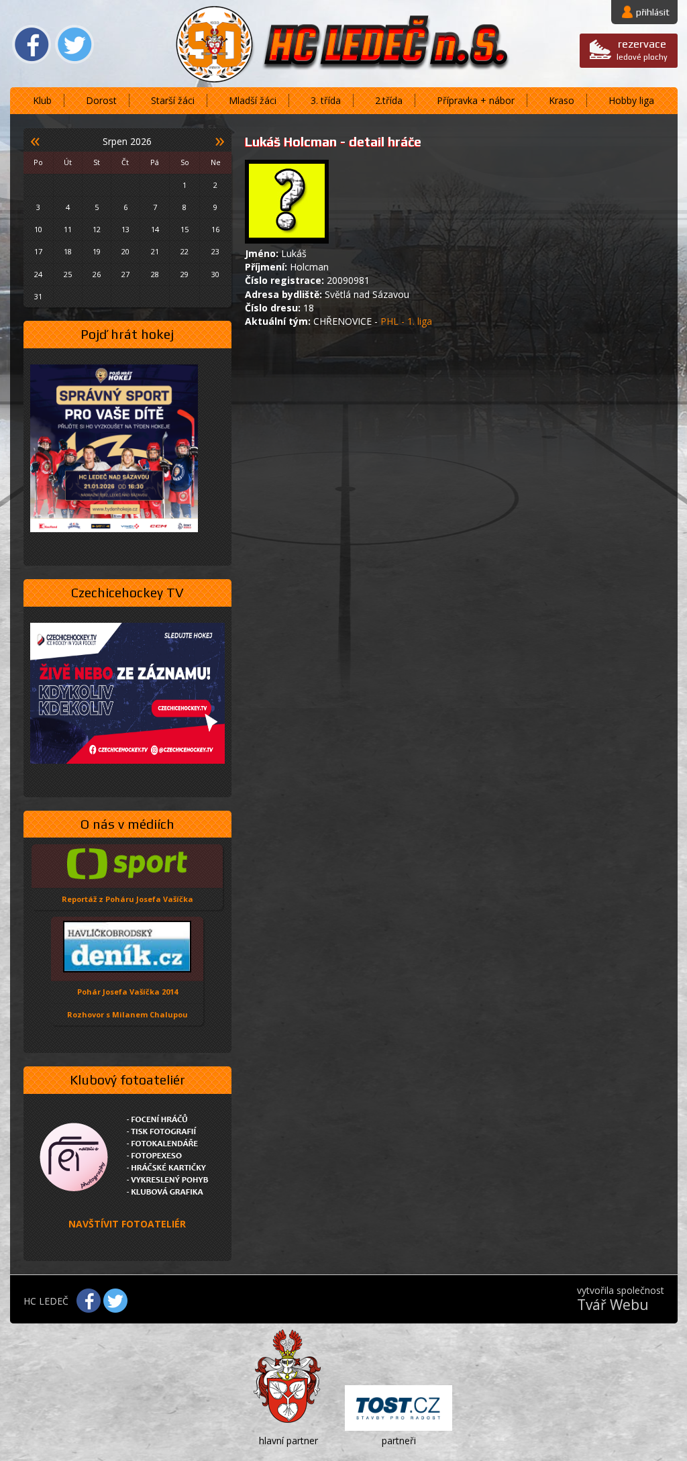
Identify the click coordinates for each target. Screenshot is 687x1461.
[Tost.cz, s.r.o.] (398, 1409)
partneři (399, 1440)
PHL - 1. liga (406, 321)
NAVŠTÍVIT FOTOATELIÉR (127, 1223)
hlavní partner (288, 1440)
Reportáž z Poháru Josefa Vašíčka (127, 899)
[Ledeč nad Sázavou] (288, 1378)
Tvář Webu (613, 1304)
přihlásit (653, 12)
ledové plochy (642, 49)
